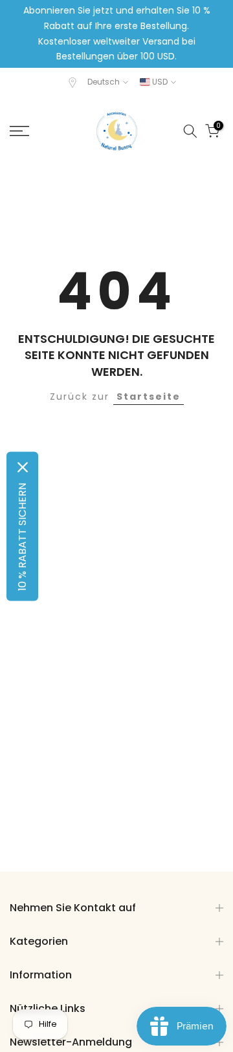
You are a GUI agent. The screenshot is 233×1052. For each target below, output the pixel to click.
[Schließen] (22, 467)
